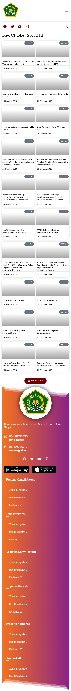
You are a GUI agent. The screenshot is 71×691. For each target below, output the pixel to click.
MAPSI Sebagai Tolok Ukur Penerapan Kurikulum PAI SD (14, 231)
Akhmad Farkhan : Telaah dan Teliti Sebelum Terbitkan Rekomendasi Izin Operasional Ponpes (18, 162)
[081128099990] (5, 436)
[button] (66, 10)
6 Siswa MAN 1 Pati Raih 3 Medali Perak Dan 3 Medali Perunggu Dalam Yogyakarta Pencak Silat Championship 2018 (17, 266)
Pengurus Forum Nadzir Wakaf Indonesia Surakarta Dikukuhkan (16, 364)
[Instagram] (27, 26)
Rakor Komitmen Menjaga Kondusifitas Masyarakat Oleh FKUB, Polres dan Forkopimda (15, 197)
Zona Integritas (18, 490)
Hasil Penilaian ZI (18, 497)
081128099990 (18, 436)
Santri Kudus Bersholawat (13, 300)
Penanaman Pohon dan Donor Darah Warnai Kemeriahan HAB (18, 62)
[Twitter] (12, 26)
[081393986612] (5, 447)
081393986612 (18, 446)
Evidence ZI (16, 505)
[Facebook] (5, 26)
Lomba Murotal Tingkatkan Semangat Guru (13, 331)
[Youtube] (20, 26)
